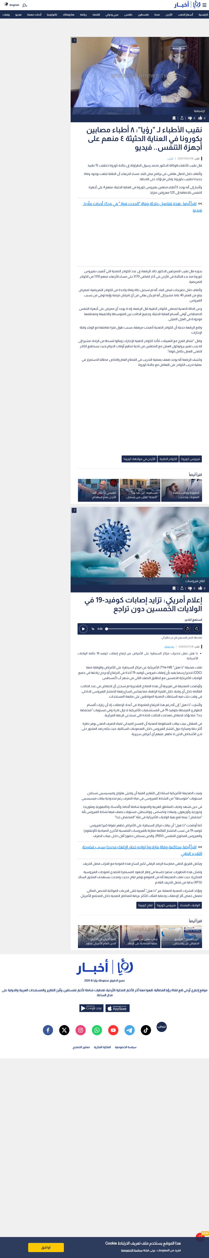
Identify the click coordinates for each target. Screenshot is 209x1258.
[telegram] (130, 1030)
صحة (157, 14)
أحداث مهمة (34, 14)
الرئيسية (203, 14)
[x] (64, 1030)
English (14, 5)
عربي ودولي (112, 14)
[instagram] (81, 1030)
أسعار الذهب (185, 14)
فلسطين (143, 14)
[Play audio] (83, 629)
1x (92, 629)
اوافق (46, 1247)
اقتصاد (96, 14)
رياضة (83, 14)
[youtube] (113, 1030)
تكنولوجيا (52, 14)
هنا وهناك (68, 14)
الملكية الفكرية (102, 1047)
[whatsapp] (97, 1030)
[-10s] (187, 628)
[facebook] (48, 1030)
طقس (128, 14)
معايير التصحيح (81, 1047)
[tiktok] (146, 1030)
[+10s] (196, 628)
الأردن (169, 14)
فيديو (18, 14)
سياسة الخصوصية (131, 1250)
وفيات (6, 14)
